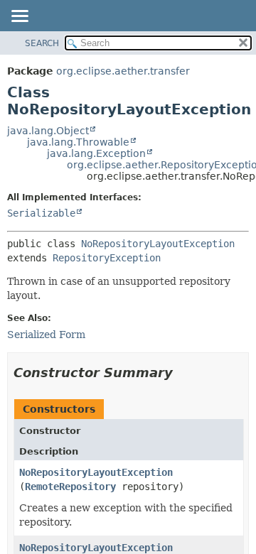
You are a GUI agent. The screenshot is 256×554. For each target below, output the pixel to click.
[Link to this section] (182, 372)
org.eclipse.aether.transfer (123, 71)
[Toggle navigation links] (19, 17)
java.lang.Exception (96, 153)
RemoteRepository (70, 486)
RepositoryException (107, 258)
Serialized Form (46, 334)
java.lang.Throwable (78, 142)
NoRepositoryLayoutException (158, 243)
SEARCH (42, 43)
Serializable (41, 213)
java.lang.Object (48, 130)
